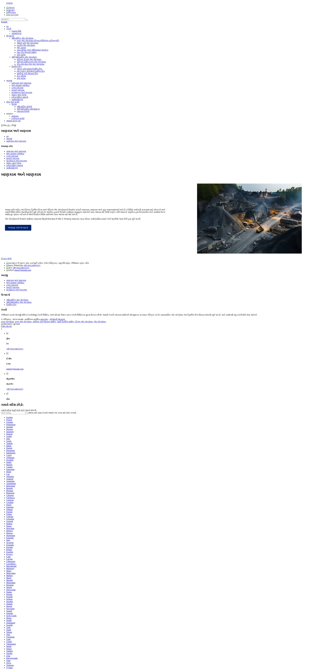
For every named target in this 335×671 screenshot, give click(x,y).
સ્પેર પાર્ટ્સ (21, 55)
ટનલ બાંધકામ (17, 88)
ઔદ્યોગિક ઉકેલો (24, 107)
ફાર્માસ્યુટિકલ (17, 99)
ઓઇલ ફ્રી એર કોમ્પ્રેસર (27, 43)
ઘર (7, 26)
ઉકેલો (14, 104)
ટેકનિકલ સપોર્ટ (18, 118)
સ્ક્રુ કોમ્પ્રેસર (7, 322)
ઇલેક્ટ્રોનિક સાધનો (20, 97)
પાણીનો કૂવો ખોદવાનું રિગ (27, 74)
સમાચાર (15, 116)
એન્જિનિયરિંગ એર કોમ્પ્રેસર (24, 57)
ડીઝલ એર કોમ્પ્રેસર (84, 322)
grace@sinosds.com (23, 270)
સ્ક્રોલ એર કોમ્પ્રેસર (26, 45)
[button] (18, 228)
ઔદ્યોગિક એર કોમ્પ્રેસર (23, 38)
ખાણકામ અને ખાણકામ (21, 83)
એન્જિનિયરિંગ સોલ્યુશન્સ (28, 109)
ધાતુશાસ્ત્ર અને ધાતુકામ (22, 92)
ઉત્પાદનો (10, 36)
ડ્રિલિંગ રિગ (17, 66)
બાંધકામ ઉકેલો (23, 111)
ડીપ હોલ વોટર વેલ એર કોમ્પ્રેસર (30, 64)
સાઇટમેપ (44, 319)
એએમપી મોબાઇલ (57, 319)
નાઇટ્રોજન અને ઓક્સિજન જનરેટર (32, 50)
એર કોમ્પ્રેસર (100, 322)
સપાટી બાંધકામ (18, 90)
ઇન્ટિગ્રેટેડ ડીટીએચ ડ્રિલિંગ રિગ (31, 71)
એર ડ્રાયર (21, 48)
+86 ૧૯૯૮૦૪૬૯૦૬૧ (31, 265)
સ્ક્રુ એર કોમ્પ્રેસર (23, 322)
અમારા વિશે (16, 31)
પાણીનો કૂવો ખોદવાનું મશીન (44, 322)
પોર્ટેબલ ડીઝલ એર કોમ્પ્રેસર (29, 59)
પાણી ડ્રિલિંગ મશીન (65, 322)
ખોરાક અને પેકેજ (19, 95)
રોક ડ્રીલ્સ (21, 76)
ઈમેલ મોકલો (6, 326)
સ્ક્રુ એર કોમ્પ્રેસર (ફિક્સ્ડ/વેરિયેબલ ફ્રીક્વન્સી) (38, 40)
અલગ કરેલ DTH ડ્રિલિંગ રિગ (29, 69)
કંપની (8, 29)
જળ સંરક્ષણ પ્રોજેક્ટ (21, 85)
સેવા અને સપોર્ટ (12, 102)
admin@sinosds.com (14, 369)
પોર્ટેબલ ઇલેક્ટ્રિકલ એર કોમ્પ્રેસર (31, 62)
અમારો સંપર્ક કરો (13, 121)
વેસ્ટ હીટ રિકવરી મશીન (27, 52)
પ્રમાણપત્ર (16, 33)
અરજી (9, 81)
